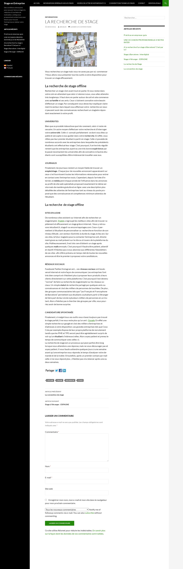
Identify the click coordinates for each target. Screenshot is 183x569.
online (59, 380)
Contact (141, 3)
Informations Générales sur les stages (58, 3)
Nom (48, 466)
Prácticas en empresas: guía (135, 35)
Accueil (37, 3)
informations (51, 17)
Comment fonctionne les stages (122, 3)
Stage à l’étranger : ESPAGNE (57, 403)
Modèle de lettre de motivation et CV (91, 3)
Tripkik (61, 220)
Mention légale (154, 3)
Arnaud (63, 27)
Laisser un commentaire (80, 27)
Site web (49, 488)
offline (50, 380)
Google (91, 320)
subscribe (89, 512)
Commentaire (52, 432)
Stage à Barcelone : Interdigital (136, 54)
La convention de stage (54, 393)
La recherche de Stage (133, 64)
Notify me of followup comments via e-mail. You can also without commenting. (73, 512)
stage (80, 380)
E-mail (48, 477)
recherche (70, 380)
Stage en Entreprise (14, 3)
